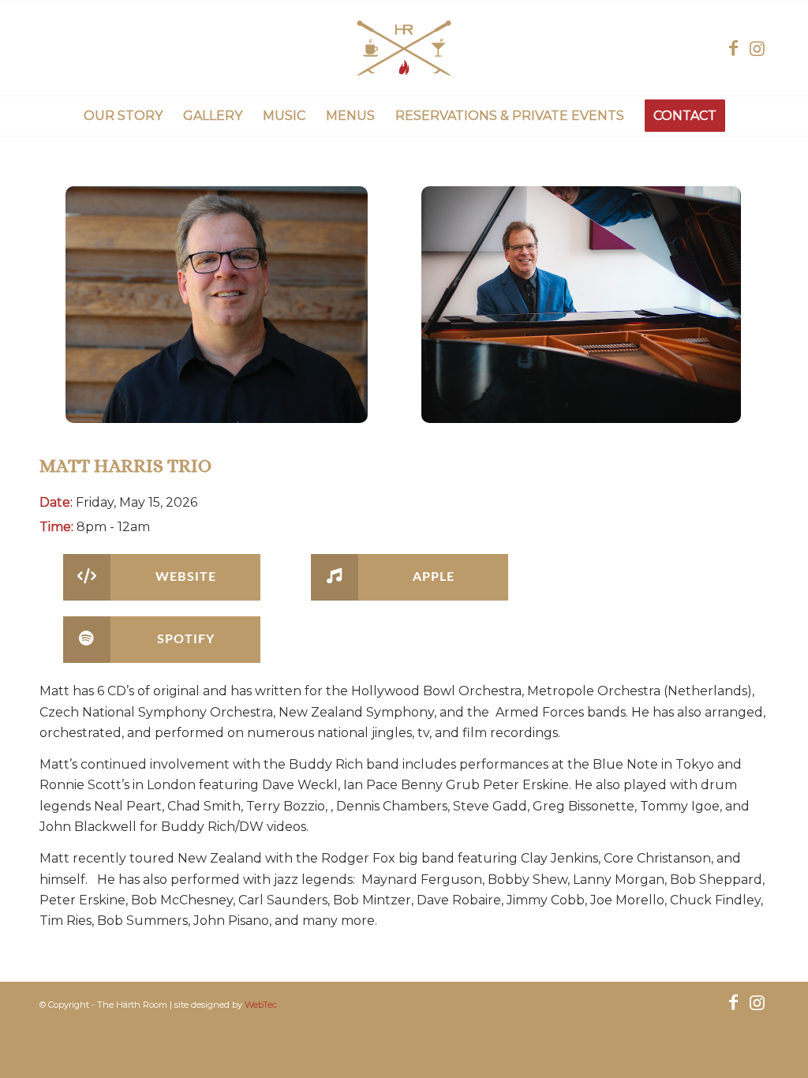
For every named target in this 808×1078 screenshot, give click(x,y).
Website (185, 577)
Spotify (186, 639)
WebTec (261, 1004)
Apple (433, 577)
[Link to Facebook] (733, 48)
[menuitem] (123, 116)
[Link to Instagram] (757, 48)
